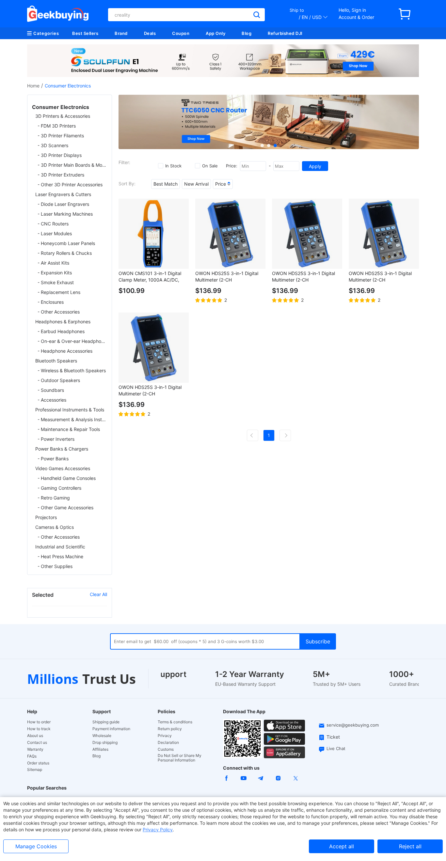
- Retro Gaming (54, 497)
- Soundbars (51, 390)
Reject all (410, 846)
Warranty (35, 749)
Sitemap (34, 769)
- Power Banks (53, 458)
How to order (39, 722)
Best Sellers (85, 33)
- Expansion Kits (55, 272)
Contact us (37, 742)
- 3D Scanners (53, 145)
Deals (150, 33)
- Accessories (52, 400)
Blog (246, 33)
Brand (121, 33)
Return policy (170, 729)
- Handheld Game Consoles (67, 478)
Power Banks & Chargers (61, 449)
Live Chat (336, 748)
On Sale (210, 165)
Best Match (165, 184)
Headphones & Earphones (62, 321)
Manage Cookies (36, 846)
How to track (39, 729)
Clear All (98, 594)
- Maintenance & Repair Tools (69, 429)
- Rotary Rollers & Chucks (65, 253)
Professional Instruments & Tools (69, 409)
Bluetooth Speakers (56, 360)
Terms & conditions (175, 722)
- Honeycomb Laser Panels (66, 243)
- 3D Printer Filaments (61, 135)
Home (33, 85)
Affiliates (100, 749)
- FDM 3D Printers (57, 126)
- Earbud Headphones (61, 331)
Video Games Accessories (62, 468)
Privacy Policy (158, 829)
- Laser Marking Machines (65, 214)
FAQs (32, 756)
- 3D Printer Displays (60, 155)
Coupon (180, 33)
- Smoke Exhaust (56, 282)
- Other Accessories (59, 312)
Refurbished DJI (285, 33)
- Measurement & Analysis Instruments (72, 419)
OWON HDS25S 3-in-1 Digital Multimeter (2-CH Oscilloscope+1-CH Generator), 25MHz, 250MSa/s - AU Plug (152, 390)
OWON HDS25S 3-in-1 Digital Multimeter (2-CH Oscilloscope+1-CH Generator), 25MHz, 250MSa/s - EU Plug (228, 276)
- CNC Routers (53, 223)
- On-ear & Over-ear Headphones (72, 341)
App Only (215, 33)
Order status (38, 763)
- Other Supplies (55, 566)
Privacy (165, 735)
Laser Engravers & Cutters (63, 194)
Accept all (341, 846)
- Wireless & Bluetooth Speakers (72, 370)
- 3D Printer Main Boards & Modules (72, 165)
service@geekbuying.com (353, 725)
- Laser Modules (55, 233)
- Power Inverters (56, 439)
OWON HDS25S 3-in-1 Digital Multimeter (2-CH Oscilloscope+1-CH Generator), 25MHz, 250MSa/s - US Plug (305, 276)
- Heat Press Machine (60, 556)
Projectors (46, 517)
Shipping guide (105, 722)
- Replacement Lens (59, 292)
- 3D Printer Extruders (61, 174)
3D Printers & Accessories (62, 116)
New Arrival (196, 184)
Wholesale (101, 735)
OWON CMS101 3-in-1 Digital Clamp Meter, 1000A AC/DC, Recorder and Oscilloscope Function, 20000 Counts (150, 276)
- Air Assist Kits (53, 263)
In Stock (173, 165)
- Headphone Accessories (65, 351)
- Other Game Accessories (65, 507)
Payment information (111, 729)
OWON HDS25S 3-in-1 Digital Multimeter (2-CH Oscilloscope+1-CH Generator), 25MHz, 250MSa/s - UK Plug (382, 276)
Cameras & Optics (54, 527)
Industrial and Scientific (60, 546)
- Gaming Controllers (59, 488)
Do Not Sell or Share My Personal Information (179, 757)
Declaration (168, 742)
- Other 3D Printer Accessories (70, 184)
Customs (166, 749)
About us (35, 735)
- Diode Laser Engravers (63, 204)
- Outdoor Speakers (59, 380)
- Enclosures (51, 302)
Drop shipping (105, 742)
